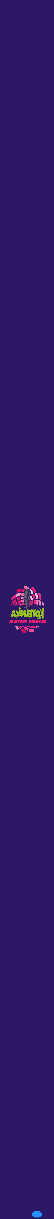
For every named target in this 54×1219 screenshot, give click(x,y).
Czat (37, 1214)
